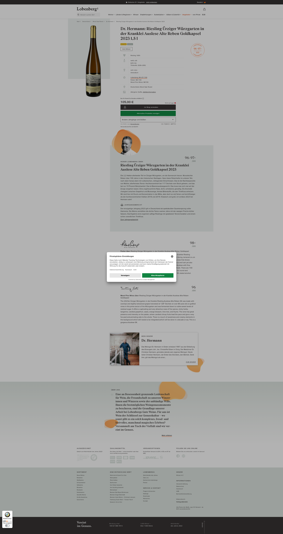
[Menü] (11, 512)
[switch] (7, 525)
